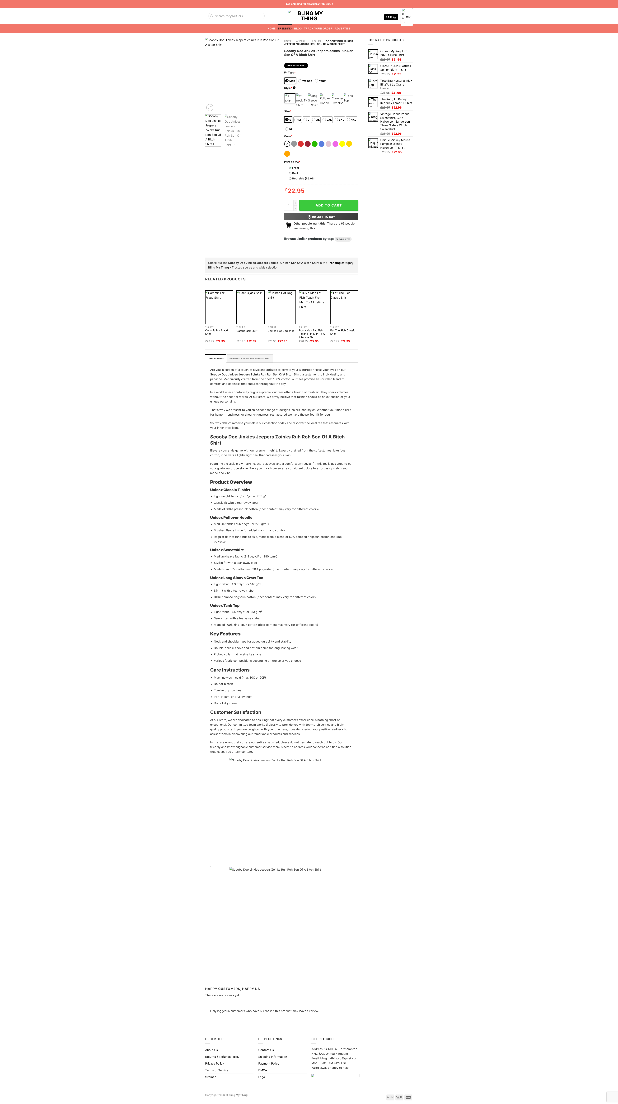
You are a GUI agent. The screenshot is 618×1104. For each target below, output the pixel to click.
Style (289, 88)
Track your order (318, 28)
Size (287, 111)
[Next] (274, 74)
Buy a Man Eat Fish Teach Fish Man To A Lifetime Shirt (312, 334)
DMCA (262, 1070)
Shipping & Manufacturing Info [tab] (249, 358)
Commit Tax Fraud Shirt (216, 332)
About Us (211, 1050)
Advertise (342, 28)
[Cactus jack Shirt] (250, 307)
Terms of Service (216, 1070)
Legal (262, 1077)
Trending (285, 28)
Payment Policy (268, 1063)
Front (295, 167)
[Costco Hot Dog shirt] (281, 307)
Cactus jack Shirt (247, 330)
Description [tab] (216, 358)
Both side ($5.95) (303, 178)
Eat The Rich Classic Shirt (342, 332)
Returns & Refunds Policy (222, 1056)
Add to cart (329, 205)
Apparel (301, 41)
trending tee (343, 239)
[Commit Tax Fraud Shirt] (219, 307)
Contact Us (266, 1050)
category (340, 262)
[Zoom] (209, 107)
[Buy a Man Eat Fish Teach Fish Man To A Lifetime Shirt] (313, 307)
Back (295, 173)
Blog (298, 28)
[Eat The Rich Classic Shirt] (344, 307)
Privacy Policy (214, 1063)
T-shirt (316, 41)
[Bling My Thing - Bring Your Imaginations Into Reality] (309, 16)
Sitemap (210, 1077)
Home (272, 28)
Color (288, 136)
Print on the (292, 161)
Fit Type (290, 72)
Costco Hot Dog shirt (281, 330)
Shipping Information (272, 1056)
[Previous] (211, 74)
